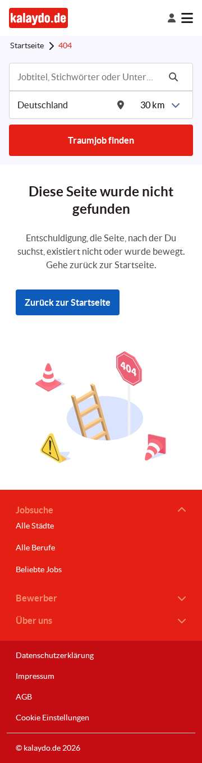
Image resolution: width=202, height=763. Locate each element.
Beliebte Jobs (39, 569)
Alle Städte (35, 525)
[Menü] (187, 18)
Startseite (27, 45)
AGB (24, 696)
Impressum (35, 676)
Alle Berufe (35, 547)
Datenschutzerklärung (55, 655)
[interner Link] (38, 17)
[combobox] (87, 76)
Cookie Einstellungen (52, 717)
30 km (152, 105)
